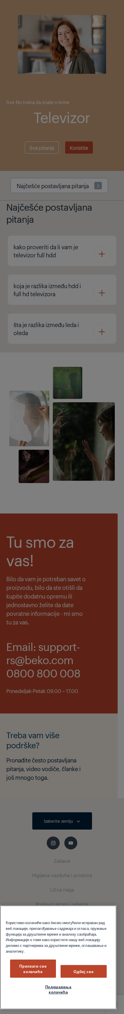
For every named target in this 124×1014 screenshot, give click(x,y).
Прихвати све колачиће (32, 968)
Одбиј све (83, 971)
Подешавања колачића (58, 989)
